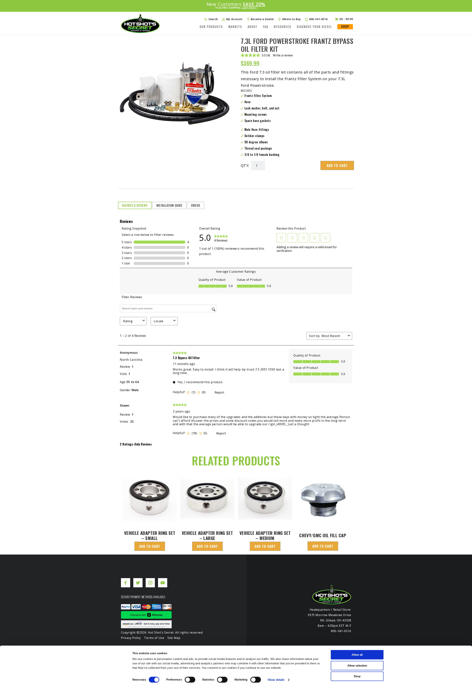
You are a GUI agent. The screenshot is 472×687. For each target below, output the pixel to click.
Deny (357, 676)
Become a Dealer (262, 19)
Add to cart (337, 165)
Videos (195, 205)
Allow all (357, 654)
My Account (234, 19)
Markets (235, 26)
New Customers (236, 5)
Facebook (125, 580)
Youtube (162, 580)
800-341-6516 (318, 19)
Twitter (138, 580)
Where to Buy (291, 19)
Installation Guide (169, 205)
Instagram (150, 580)
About (252, 26)
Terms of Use (154, 638)
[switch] (190, 680)
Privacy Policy (131, 638)
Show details (276, 679)
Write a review (283, 55)
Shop (345, 26)
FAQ (265, 26)
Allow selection (357, 665)
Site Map (174, 638)
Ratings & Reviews (135, 205)
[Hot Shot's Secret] (140, 23)
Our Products (211, 26)
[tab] (135, 205)
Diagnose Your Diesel (314, 26)
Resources (282, 26)
